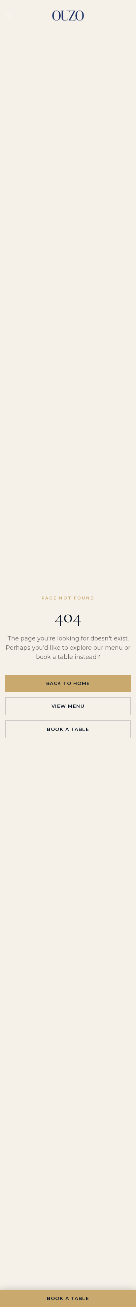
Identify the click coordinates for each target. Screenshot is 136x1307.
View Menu (68, 706)
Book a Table (68, 729)
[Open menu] (9, 15)
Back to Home (68, 683)
